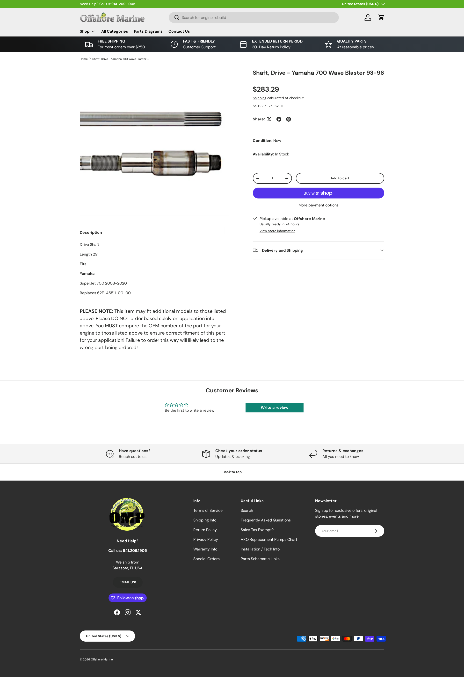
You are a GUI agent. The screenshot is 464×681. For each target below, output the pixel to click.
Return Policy (205, 529)
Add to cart (340, 178)
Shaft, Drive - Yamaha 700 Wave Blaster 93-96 (121, 59)
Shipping (259, 98)
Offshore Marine (102, 659)
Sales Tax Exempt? (257, 529)
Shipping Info (204, 520)
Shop (84, 31)
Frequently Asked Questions (266, 520)
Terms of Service (208, 510)
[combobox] (254, 17)
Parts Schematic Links (260, 558)
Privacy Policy (205, 539)
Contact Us (179, 31)
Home (84, 59)
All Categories (114, 31)
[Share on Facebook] (279, 119)
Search (247, 510)
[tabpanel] (154, 269)
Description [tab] (91, 232)
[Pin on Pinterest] (288, 119)
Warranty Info (205, 549)
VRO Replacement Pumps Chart (269, 539)
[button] (381, 17)
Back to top (232, 472)
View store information (277, 231)
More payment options (318, 205)
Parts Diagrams (148, 31)
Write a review (274, 407)
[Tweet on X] (269, 119)
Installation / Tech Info (260, 549)
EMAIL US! (128, 582)
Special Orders (206, 558)
